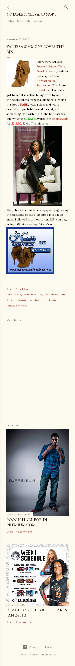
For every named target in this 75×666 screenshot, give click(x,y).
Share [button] (9, 289)
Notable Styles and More (31, 14)
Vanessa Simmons (16, 305)
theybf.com (43, 90)
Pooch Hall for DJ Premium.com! (26, 522)
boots (46, 294)
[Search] (66, 6)
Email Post (22, 289)
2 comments (23, 622)
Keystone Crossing (16, 299)
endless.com (60, 119)
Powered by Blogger (41, 646)
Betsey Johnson (24, 294)
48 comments (24, 531)
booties (38, 294)
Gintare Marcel (48, 654)
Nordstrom (35, 299)
